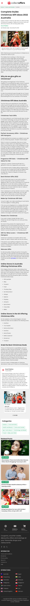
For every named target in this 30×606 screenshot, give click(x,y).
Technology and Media (20, 430)
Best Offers (5, 457)
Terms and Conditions (6, 554)
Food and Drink (13, 424)
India (19, 577)
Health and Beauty (8, 427)
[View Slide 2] (15, 415)
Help (2, 564)
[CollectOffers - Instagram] (4, 547)
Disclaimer (3, 556)
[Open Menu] (2, 3)
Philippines (6, 583)
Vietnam (20, 591)
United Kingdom (7, 591)
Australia (5, 574)
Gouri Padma (4, 26)
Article (17, 7)
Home (2, 7)
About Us (3, 560)
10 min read (6, 28)
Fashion (5, 424)
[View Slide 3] (16, 415)
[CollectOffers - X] (7, 547)
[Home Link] (16, 3)
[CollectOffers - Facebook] (1, 547)
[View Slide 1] (13, 415)
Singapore (21, 583)
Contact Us (4, 562)
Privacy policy (4, 558)
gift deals (13, 258)
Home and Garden (10, 7)
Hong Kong (6, 577)
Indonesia (6, 580)
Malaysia (20, 580)
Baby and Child (12, 433)
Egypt (19, 574)
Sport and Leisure (7, 430)
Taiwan (20, 585)
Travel (4, 433)
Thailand (5, 588)
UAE (19, 588)
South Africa (6, 585)
